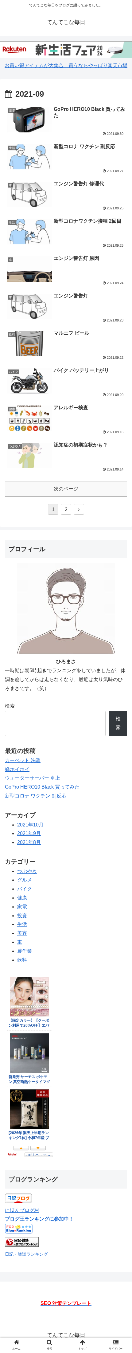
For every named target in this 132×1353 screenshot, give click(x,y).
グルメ (24, 879)
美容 (22, 933)
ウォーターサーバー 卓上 (32, 778)
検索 (10, 706)
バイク (24, 888)
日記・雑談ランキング (26, 1254)
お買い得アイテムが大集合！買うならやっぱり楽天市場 (66, 65)
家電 (22, 906)
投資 (22, 915)
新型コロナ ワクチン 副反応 (35, 795)
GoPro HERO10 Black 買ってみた (42, 787)
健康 (22, 897)
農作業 (24, 951)
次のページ (66, 488)
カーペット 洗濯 (23, 760)
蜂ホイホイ (17, 769)
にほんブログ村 (22, 1210)
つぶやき (27, 871)
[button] (119, 827)
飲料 (22, 960)
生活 (22, 924)
